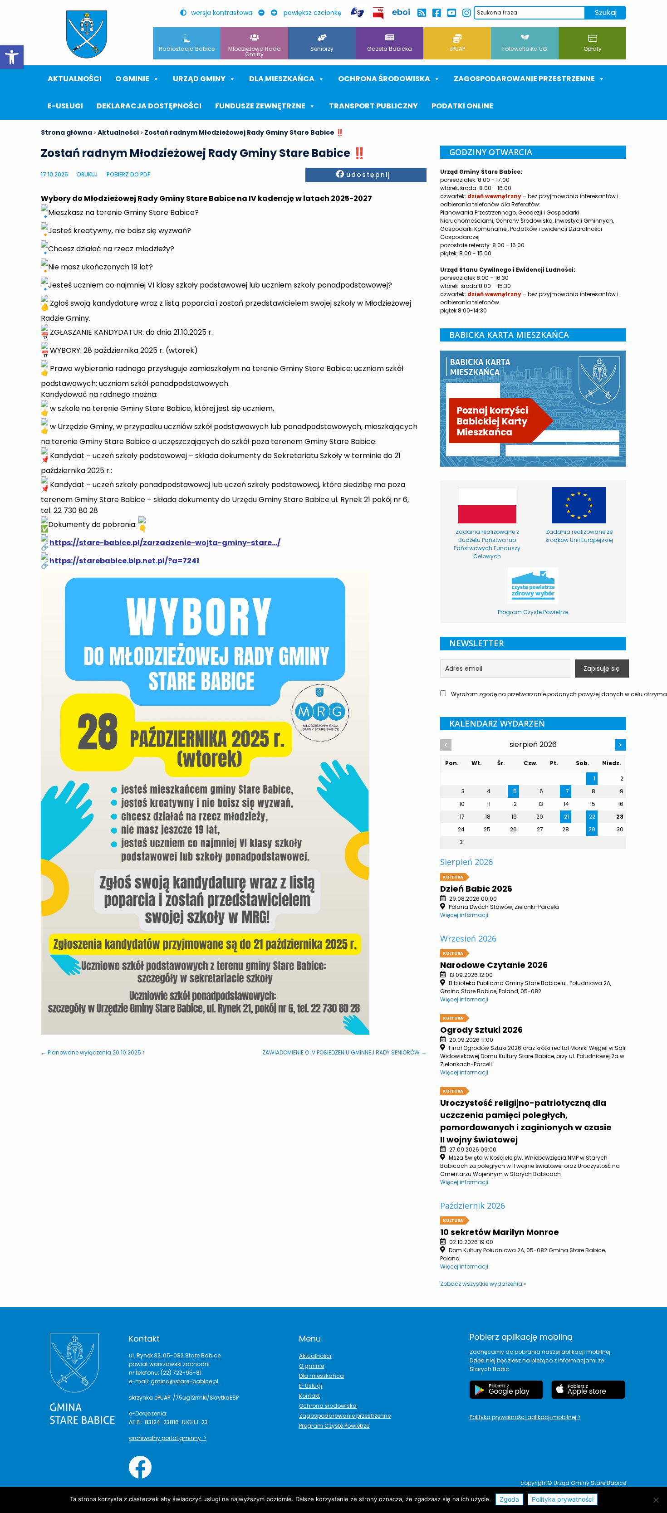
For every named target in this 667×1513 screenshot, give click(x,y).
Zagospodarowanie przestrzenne (524, 78)
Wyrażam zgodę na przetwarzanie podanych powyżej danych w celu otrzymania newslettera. (538, 694)
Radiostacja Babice (187, 49)
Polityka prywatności (562, 1499)
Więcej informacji (464, 915)
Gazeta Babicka (389, 49)
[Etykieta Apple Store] (588, 1390)
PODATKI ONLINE (462, 106)
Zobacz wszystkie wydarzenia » (483, 1284)
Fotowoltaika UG (524, 49)
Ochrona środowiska (384, 78)
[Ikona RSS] (421, 13)
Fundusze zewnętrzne (260, 106)
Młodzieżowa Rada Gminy (254, 51)
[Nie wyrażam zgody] (655, 1499)
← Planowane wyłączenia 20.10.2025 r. (93, 1052)
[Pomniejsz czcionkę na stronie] (263, 12)
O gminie (132, 78)
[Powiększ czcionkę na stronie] (276, 12)
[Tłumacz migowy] (357, 12)
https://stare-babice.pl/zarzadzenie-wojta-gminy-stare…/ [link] (164, 542)
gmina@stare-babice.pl (184, 1381)
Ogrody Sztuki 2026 (481, 1029)
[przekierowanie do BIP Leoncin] (378, 13)
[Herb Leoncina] (86, 34)
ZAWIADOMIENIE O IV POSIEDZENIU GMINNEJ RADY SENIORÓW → (344, 1052)
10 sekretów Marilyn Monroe (499, 1232)
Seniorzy (322, 49)
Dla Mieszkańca (281, 78)
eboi (401, 12)
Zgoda (509, 1499)
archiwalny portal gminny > (167, 1438)
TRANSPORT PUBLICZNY (373, 106)
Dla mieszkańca (321, 1376)
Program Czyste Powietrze (334, 1426)
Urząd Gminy (199, 78)
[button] (12, 57)
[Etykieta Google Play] (506, 1390)
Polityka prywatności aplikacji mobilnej (524, 1417)
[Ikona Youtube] (451, 13)
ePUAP (457, 49)
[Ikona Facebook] (436, 13)
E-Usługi (65, 106)
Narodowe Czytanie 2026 (494, 965)
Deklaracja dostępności (149, 106)
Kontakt (309, 1396)
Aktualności (75, 78)
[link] (124, 561)
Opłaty (593, 49)
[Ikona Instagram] (466, 13)
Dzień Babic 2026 (476, 888)
